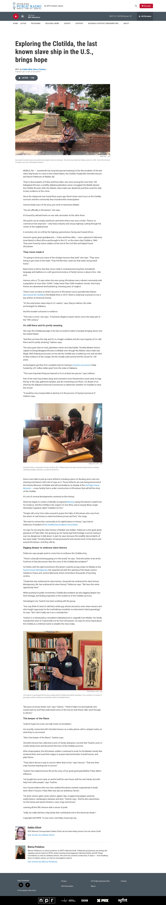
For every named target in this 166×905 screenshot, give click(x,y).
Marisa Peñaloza (39, 69)
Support (79, 23)
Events (67, 23)
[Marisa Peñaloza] (20, 852)
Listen (23, 23)
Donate (147, 6)
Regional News (52, 23)
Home (15, 23)
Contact (123, 881)
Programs (36, 23)
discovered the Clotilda (33, 295)
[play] (16, 16)
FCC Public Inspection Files (100, 881)
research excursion (81, 365)
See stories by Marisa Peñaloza (42, 861)
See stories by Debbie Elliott (41, 835)
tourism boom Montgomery (35, 570)
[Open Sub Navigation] (28, 23)
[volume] (23, 16)
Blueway (71, 502)
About (126, 23)
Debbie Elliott (27, 69)
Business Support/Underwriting (103, 23)
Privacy (64, 881)
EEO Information (67, 886)
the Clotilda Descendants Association (61, 524)
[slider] (26, 16)
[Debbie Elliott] (20, 833)
